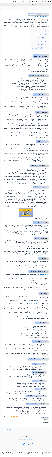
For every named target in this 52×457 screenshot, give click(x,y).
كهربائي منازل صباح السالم (15, 4)
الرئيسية (40, 4)
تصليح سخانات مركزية (5, 4)
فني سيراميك (26, 440)
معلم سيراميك (22, 439)
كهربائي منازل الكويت (25, 4)
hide (46, 30)
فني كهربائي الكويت (33, 4)
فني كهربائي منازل (44, 274)
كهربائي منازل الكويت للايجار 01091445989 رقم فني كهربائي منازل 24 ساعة (30, 1)
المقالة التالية (8, 429)
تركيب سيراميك (30, 439)
